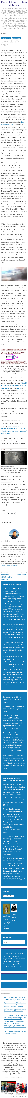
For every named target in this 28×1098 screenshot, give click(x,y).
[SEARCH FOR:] (14, 942)
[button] (6, 917)
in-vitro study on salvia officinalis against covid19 (13, 708)
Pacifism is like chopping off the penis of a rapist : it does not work (6, 575)
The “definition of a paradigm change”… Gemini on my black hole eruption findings (15, 1011)
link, (11, 827)
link (7, 805)
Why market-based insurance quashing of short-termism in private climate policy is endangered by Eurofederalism (15, 1017)
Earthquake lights (22, 573)
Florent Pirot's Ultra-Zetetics (14, 3)
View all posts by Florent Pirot (9, 566)
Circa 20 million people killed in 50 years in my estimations (14, 385)
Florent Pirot (16, 38)
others (18, 388)
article (20, 763)
